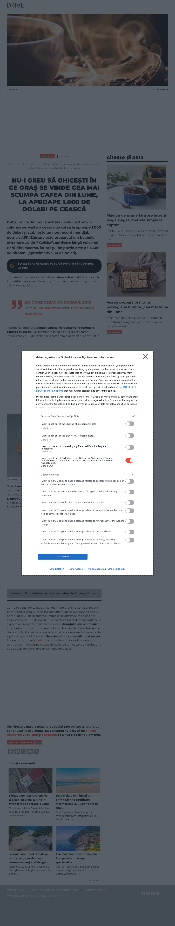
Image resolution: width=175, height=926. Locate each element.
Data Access (76, 568)
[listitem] (87, 416)
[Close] (146, 357)
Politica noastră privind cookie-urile (107, 568)
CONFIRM (63, 556)
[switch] (129, 423)
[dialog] (87, 463)
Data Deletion (56, 568)
